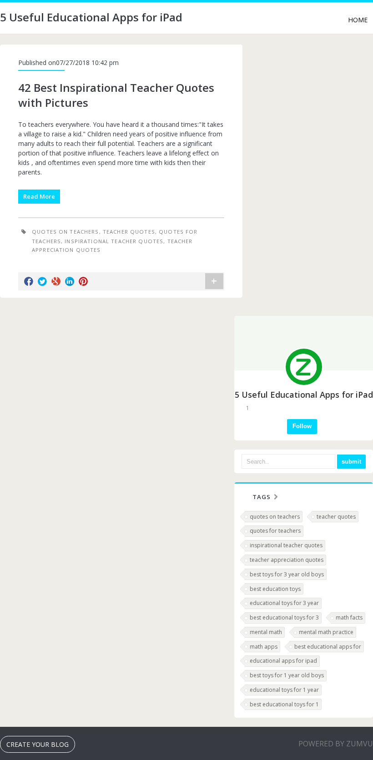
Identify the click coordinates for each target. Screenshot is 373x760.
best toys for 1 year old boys (287, 675)
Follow (302, 426)
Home (358, 19)
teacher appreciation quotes (286, 560)
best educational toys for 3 (284, 617)
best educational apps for (327, 646)
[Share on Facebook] (28, 281)
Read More (39, 196)
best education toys (275, 589)
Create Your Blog (37, 744)
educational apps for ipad (283, 661)
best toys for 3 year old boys (287, 574)
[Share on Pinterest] (83, 281)
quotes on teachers (65, 231)
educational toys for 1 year (284, 690)
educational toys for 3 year (284, 603)
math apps (263, 646)
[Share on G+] (55, 281)
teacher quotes (129, 231)
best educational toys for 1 (284, 704)
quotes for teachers (275, 531)
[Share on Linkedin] (69, 281)
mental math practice (326, 632)
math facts (349, 617)
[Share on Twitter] (42, 281)
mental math (266, 632)
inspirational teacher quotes (114, 241)
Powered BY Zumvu (335, 744)
